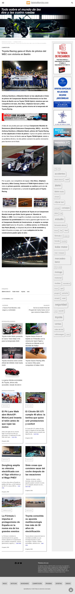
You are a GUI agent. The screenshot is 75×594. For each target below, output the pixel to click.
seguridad (61, 304)
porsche (65, 293)
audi (67, 179)
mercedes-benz (60, 260)
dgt (61, 213)
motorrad (58, 278)
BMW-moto (59, 192)
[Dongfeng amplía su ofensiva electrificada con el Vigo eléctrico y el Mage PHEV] (11, 451)
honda (57, 241)
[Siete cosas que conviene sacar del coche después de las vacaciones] (35, 451)
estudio (59, 219)
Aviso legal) (64, 565)
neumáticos (66, 283)
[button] (25, 76)
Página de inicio (6, 41)
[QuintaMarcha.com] (37, 2)
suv (55, 311)
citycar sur (59, 202)
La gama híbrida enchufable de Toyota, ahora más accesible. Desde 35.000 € (12, 382)
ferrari (56, 230)
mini (55, 267)
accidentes (60, 173)
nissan (56, 288)
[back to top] (71, 590)
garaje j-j (66, 236)
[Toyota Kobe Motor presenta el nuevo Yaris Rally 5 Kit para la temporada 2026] (12, 328)
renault (57, 298)
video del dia (59, 329)
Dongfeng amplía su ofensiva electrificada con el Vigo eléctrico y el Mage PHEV (11, 471)
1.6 (55, 168)
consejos (66, 208)
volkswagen (59, 334)
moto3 (59, 267)
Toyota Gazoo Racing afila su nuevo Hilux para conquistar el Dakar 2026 (35, 363)
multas (58, 283)
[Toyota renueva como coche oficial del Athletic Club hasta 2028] (12, 353)
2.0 (59, 168)
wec (28, 291)
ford (66, 230)
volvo (68, 334)
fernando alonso (60, 225)
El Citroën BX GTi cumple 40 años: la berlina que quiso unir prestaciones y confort (35, 417)
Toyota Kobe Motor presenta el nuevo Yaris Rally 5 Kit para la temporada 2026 (12, 338)
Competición (17, 41)
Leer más (14, 437)
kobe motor (15, 291)
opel (61, 288)
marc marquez (59, 253)
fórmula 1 (58, 236)
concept (56, 208)
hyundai (64, 241)
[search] (72, 3)
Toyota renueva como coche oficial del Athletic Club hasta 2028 (12, 363)
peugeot (57, 293)
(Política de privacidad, (57, 565)
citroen (57, 197)
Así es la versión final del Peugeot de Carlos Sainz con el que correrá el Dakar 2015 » (39, 310)
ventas (58, 324)
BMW (58, 185)
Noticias (5, 405)
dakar (56, 213)
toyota (23, 291)
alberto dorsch (6, 291)
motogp (58, 272)
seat (63, 298)
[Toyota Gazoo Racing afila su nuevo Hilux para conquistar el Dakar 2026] (36, 353)
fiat (61, 230)
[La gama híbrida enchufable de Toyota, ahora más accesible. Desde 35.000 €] (12, 372)
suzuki (61, 311)
